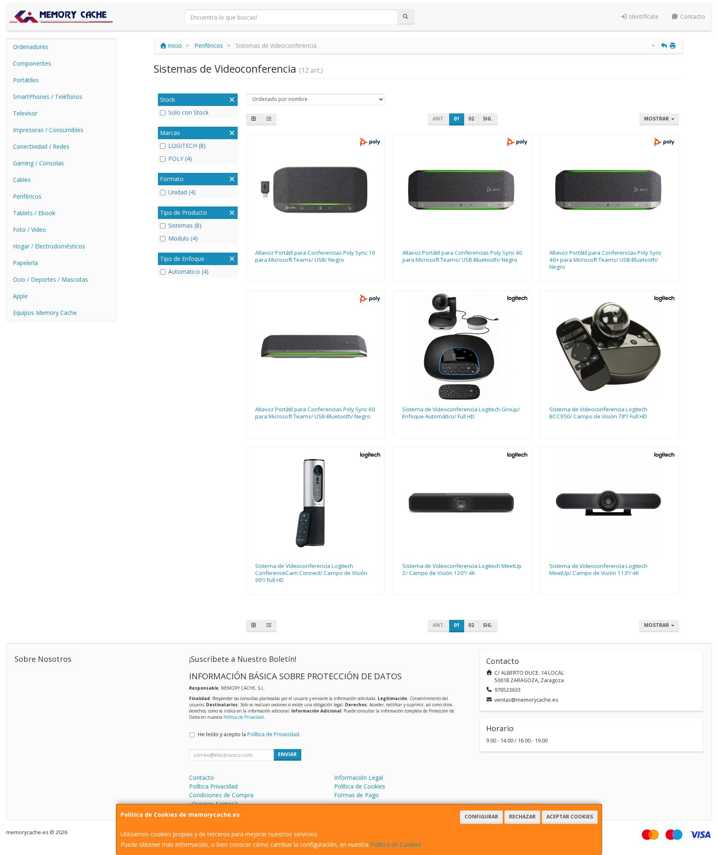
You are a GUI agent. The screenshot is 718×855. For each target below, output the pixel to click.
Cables (22, 180)
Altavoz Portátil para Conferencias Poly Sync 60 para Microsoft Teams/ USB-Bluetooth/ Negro (315, 412)
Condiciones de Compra (221, 795)
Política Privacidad (213, 786)
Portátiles (26, 80)
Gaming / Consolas (38, 163)
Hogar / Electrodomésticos (49, 246)
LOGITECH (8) (187, 146)
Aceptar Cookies (569, 816)
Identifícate (643, 16)
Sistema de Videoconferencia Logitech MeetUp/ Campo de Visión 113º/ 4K (598, 569)
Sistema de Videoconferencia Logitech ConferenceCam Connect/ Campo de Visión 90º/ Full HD (311, 573)
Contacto (692, 16)
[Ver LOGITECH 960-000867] (610, 346)
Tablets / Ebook (34, 213)
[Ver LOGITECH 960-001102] (610, 503)
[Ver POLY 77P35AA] (462, 190)
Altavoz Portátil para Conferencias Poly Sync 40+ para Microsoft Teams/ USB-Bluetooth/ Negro (605, 260)
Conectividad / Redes (41, 146)
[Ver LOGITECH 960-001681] (462, 503)
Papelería (25, 263)
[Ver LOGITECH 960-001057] (462, 346)
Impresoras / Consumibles (48, 130)
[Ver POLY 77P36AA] (610, 190)
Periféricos (27, 196)
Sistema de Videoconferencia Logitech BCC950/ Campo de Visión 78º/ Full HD (598, 412)
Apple (20, 296)
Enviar (287, 754)
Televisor (25, 113)
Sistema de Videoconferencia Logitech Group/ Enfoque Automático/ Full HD (461, 412)
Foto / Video (29, 229)
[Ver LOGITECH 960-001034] (315, 503)
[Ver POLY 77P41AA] (315, 346)
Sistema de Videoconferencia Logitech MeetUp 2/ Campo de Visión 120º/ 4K (461, 569)
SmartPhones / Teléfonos (47, 97)
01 (457, 118)
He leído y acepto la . (249, 734)
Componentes (32, 63)
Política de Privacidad (244, 717)
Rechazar (522, 816)
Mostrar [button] (657, 118)
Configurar (481, 816)
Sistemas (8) (185, 225)
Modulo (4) (183, 238)
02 (471, 118)
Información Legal (358, 777)
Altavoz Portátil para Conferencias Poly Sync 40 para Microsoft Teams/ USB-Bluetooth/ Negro (462, 256)
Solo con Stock (188, 112)
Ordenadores (30, 47)
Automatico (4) (188, 271)
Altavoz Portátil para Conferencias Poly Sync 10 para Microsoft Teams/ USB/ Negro (315, 256)
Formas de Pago (356, 795)
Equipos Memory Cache (45, 313)
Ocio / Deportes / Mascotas (50, 279)
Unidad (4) (182, 192)
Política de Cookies (395, 844)
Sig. (488, 118)
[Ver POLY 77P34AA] (315, 190)
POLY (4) (180, 158)
